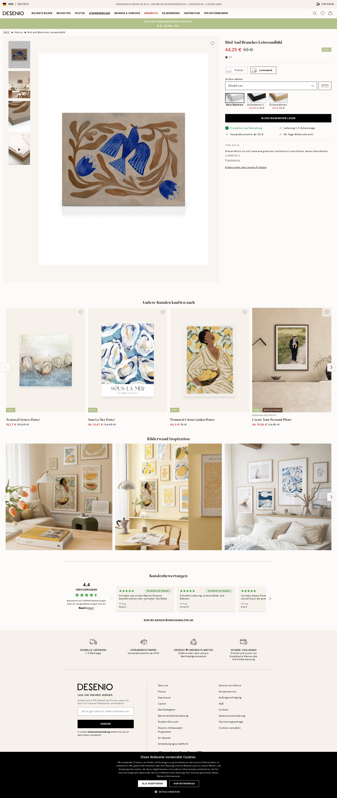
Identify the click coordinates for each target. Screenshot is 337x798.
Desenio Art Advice (230, 685)
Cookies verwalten (230, 727)
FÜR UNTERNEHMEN (216, 13)
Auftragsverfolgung (230, 697)
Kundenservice (228, 691)
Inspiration (192, 13)
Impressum (164, 697)
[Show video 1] (19, 149)
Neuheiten (64, 13)
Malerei (19, 32)
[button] (324, 86)
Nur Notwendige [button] (184, 783)
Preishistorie (232, 160)
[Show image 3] (19, 116)
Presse (162, 691)
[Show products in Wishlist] (322, 13)
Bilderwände (171, 13)
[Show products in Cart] (330, 13)
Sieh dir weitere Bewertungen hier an (168, 619)
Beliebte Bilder (42, 13)
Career (162, 703)
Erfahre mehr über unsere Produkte (245, 167)
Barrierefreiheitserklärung (173, 715)
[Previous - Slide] (222, 101)
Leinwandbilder (99, 13)
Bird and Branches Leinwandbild (46, 32)
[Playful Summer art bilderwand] (59, 497)
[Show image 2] (19, 84)
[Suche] (315, 13)
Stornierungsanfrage (231, 721)
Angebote (151, 13)
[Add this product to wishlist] (212, 43)
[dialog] (168, 775)
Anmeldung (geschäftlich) (173, 743)
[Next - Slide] (334, 101)
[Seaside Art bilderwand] (278, 497)
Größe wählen (234, 79)
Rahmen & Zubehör (127, 13)
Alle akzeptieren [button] (152, 783)
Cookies (224, 709)
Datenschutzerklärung (99, 731)
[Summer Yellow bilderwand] (168, 497)
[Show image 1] (19, 54)
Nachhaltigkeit (166, 709)
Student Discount (168, 721)
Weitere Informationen (168, 776)
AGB (221, 703)
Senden (105, 723)
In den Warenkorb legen (278, 118)
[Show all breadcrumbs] (6, 32)
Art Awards (164, 737)
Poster (80, 13)
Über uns (163, 685)
